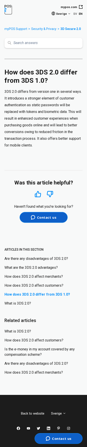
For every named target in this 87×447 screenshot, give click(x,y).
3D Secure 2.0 (70, 29)
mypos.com (69, 7)
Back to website (32, 413)
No (50, 194)
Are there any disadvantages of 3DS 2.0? (36, 258)
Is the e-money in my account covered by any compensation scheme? (39, 352)
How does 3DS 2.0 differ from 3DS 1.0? (37, 294)
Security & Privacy (43, 29)
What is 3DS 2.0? (17, 303)
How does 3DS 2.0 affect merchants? (33, 276)
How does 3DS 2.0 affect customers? (33, 285)
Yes (38, 194)
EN (81, 13)
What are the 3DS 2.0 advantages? (31, 267)
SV (75, 13)
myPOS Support (15, 29)
